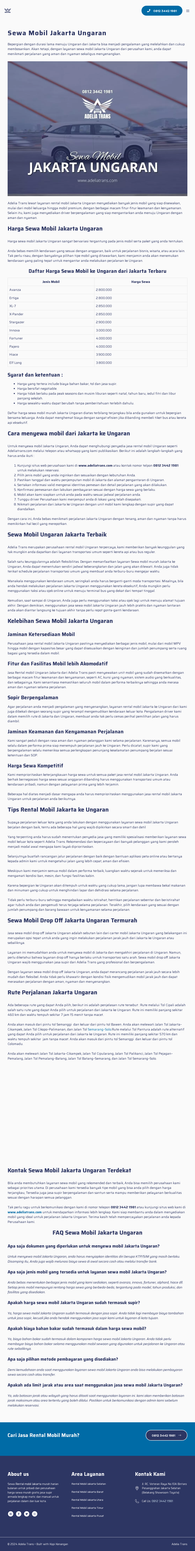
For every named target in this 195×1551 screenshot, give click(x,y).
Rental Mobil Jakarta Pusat (87, 1516)
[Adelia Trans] (7, 10)
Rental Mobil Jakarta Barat (87, 1492)
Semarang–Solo (99, 1029)
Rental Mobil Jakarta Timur (87, 1508)
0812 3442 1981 (162, 1501)
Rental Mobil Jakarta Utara (87, 1500)
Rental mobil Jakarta (28, 1484)
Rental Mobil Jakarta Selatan (88, 1484)
